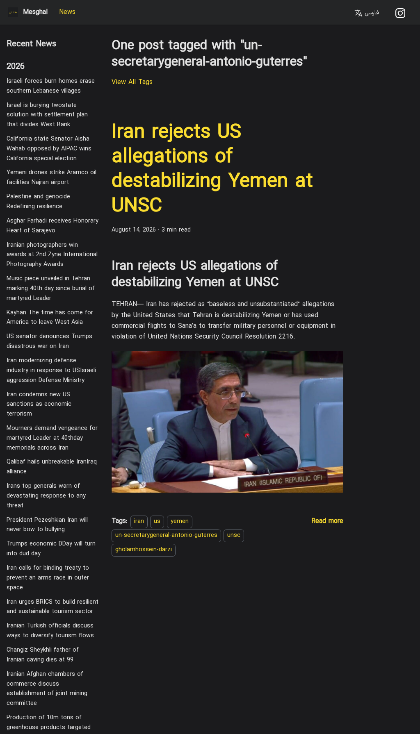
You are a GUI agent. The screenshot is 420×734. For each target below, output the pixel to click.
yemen (180, 521)
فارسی (371, 13)
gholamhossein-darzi (143, 549)
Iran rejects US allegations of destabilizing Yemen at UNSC (212, 169)
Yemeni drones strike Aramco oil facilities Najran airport (51, 177)
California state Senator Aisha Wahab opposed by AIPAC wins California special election (49, 149)
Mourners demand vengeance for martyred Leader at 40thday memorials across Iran (52, 438)
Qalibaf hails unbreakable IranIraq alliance (52, 467)
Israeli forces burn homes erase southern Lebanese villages (51, 86)
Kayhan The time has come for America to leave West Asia (50, 318)
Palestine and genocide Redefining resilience (38, 202)
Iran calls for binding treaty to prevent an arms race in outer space (48, 578)
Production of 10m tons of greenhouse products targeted (49, 723)
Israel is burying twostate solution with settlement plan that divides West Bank (47, 115)
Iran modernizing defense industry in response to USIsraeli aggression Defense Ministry (51, 371)
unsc (233, 535)
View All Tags (132, 82)
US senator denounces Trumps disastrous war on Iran (49, 341)
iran (139, 521)
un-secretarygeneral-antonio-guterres (166, 535)
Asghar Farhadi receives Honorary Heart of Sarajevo (52, 226)
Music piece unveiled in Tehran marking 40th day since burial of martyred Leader (51, 289)
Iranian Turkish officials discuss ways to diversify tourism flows (50, 631)
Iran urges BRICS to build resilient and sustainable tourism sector (52, 607)
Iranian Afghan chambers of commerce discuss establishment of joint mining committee (47, 689)
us (157, 521)
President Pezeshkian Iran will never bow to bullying (47, 525)
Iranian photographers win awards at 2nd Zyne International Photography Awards (52, 255)
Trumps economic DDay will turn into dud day (51, 549)
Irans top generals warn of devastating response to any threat (46, 496)
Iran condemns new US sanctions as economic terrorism (39, 405)
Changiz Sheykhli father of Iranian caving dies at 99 (43, 655)
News (67, 12)
